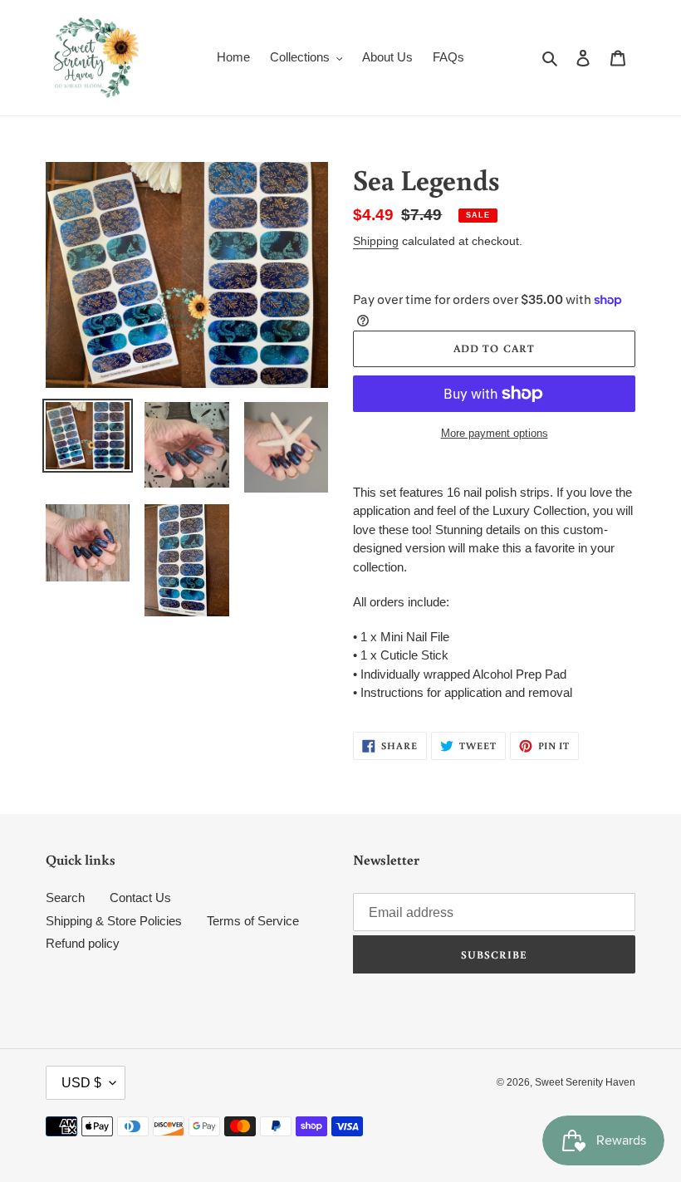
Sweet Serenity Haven (585, 1082)
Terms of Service (253, 921)
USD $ (81, 1083)
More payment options (494, 433)
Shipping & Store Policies (114, 921)
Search (65, 897)
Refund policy (83, 943)
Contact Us (140, 897)
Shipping (376, 241)
